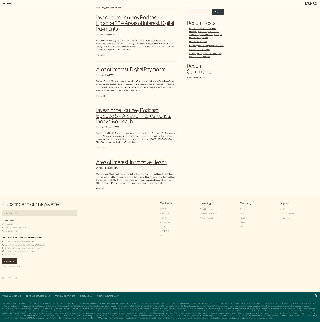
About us (243, 209)
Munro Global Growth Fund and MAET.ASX (19, 242)
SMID (162, 235)
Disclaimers (86, 296)
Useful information (287, 213)
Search (218, 12)
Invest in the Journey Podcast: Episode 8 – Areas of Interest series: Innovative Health (133, 115)
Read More (100, 55)
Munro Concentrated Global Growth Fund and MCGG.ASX (25, 245)
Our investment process (209, 213)
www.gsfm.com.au (34, 313)
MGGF (163, 209)
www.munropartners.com (49, 313)
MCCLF (163, 227)
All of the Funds (10, 255)
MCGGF (163, 218)
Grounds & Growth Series (199, 49)
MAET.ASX (164, 213)
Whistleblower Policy (108, 296)
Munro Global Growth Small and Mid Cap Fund (20, 251)
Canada (243, 222)
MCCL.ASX (165, 231)
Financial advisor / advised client (15, 228)
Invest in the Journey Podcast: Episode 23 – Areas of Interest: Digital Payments (135, 23)
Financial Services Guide (38, 296)
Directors (244, 218)
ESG (242, 227)
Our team (244, 213)
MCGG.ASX (165, 222)
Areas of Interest (206, 218)
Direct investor (9, 224)
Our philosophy (206, 209)
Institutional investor (11, 231)
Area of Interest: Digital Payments (131, 69)
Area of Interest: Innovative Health (131, 162)
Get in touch (285, 218)
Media (282, 209)
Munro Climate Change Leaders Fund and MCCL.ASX (23, 248)
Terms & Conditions (11, 296)
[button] (7, 3)
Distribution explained (198, 41)
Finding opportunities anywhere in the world (206, 45)
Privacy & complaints (65, 296)
